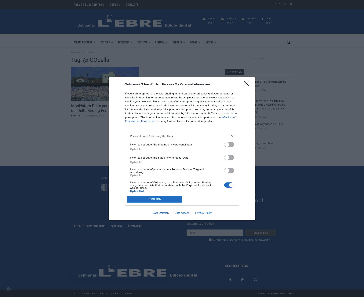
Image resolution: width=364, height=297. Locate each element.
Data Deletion (160, 212)
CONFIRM (155, 199)
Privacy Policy (203, 212)
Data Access (182, 212)
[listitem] (182, 136)
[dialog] (182, 148)
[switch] (229, 144)
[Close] (247, 84)
